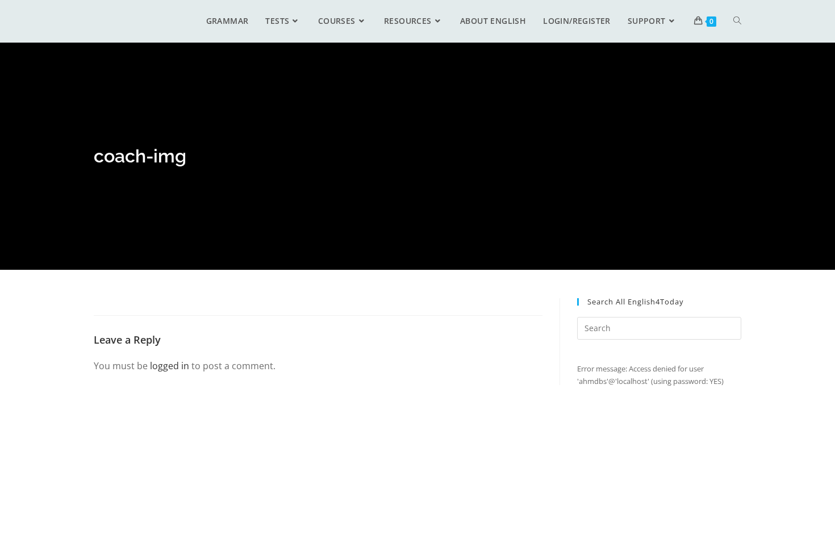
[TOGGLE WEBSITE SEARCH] (737, 21)
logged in (169, 366)
